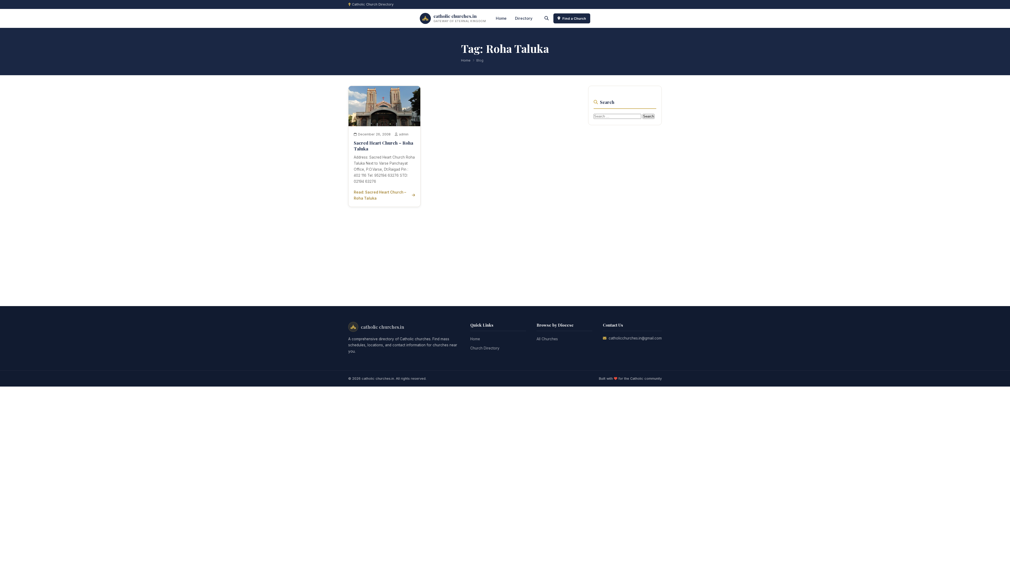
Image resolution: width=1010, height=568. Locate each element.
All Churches (547, 339)
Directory (523, 18)
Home (501, 18)
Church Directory (484, 348)
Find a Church (574, 18)
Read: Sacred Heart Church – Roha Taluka (380, 195)
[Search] (546, 18)
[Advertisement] (627, 209)
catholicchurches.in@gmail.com (635, 338)
